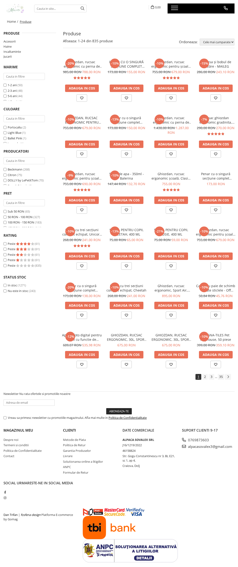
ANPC (67, 467)
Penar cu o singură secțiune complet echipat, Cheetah (126, 120)
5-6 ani (12, 96)
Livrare (68, 456)
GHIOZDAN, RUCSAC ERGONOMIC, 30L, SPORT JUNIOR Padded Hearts (126, 337)
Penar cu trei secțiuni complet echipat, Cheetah (126, 288)
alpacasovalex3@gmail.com (209, 446)
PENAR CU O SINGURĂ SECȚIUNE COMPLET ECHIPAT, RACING (126, 64)
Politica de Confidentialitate (128, 418)
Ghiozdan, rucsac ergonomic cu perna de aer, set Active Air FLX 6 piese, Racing (171, 120)
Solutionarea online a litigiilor (83, 461)
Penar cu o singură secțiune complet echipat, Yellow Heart (215, 176)
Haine (7, 46)
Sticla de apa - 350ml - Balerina (126, 176)
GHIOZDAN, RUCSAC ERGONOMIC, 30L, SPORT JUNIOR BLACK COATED (171, 337)
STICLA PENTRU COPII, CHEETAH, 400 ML (126, 232)
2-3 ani (12, 90)
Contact (8, 456)
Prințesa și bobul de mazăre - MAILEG (215, 64)
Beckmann (15, 169)
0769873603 (198, 440)
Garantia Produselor (77, 451)
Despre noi (10, 440)
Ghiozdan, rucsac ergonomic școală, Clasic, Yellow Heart (171, 176)
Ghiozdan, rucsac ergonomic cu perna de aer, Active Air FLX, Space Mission (82, 64)
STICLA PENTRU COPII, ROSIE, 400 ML (171, 232)
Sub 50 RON (16, 211)
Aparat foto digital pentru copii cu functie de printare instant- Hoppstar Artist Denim (82, 337)
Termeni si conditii (16, 445)
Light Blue (14, 133)
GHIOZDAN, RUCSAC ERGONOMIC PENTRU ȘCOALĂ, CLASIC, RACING (82, 120)
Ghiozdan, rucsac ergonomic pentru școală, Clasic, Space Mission (82, 176)
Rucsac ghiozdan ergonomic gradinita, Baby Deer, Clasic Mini (215, 120)
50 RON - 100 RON (20, 217)
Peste (12, 244)
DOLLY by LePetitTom (23, 180)
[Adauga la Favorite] (81, 98)
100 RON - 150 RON (21, 222)
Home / (13, 21)
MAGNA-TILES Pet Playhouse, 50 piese (215, 337)
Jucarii (7, 56)
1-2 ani (12, 85)
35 (221, 376)
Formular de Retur (75, 472)
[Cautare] (82, 8)
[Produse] (175, 9)
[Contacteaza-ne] (226, 8)
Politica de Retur (74, 445)
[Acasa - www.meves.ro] (15, 8)
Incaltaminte (12, 51)
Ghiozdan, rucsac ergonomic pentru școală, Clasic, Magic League (171, 64)
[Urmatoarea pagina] (228, 377)
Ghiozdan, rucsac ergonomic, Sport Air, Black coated (171, 288)
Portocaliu (15, 127)
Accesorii (9, 41)
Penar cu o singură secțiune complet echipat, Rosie (81, 288)
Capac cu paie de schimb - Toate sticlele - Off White (215, 288)
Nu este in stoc (18, 291)
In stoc (12, 285)
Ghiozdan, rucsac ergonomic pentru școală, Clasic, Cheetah (216, 232)
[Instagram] (5, 498)
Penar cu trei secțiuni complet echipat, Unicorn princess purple (82, 232)
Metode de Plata (74, 440)
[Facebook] (5, 492)
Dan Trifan (10, 515)
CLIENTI (69, 430)
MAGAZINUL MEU (18, 430)
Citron (12, 175)
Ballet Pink (15, 138)
